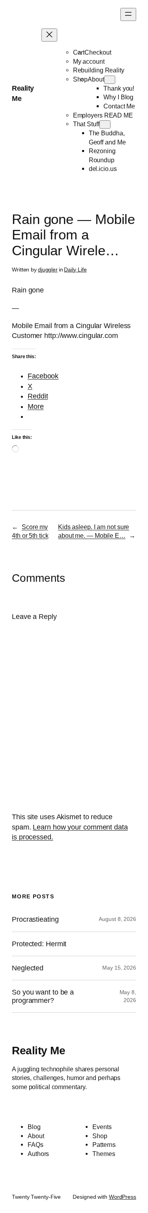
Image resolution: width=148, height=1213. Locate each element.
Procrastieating (35, 919)
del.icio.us (103, 168)
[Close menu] (49, 35)
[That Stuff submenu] (105, 124)
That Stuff (86, 123)
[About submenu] (109, 80)
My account (89, 61)
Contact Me (119, 106)
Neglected (27, 968)
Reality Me (38, 1050)
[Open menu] (128, 14)
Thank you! (118, 88)
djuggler (48, 269)
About (96, 79)
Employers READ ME (103, 115)
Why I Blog (118, 97)
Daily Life (75, 269)
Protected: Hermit (39, 944)
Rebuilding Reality (98, 70)
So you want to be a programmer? (43, 996)
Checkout (97, 52)
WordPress (122, 1197)
